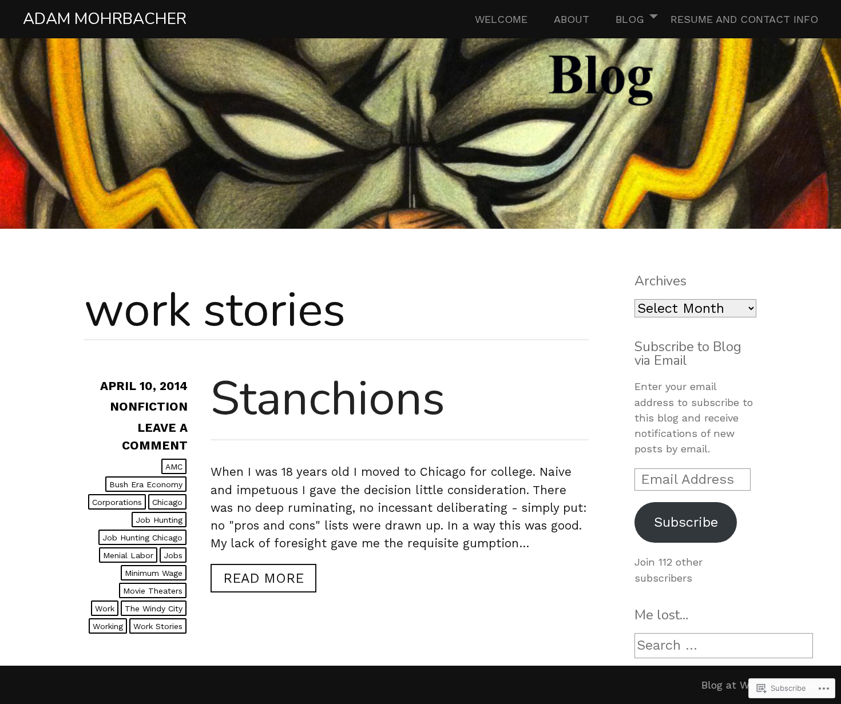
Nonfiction (149, 406)
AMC (174, 466)
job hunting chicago (142, 537)
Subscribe (686, 522)
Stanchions (328, 398)
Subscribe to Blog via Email (687, 353)
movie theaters (153, 590)
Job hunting (159, 519)
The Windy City (154, 608)
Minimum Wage (154, 573)
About (571, 19)
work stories (158, 626)
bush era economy (146, 484)
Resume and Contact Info (744, 19)
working (108, 626)
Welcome (501, 19)
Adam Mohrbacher (105, 19)
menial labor (128, 555)
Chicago (167, 502)
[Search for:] (723, 646)
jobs (173, 555)
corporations (117, 502)
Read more (257, 578)
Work (104, 608)
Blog (630, 19)
